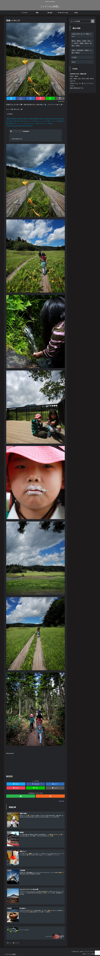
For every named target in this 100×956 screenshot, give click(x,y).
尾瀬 (31, 119)
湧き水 (12, 123)
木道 (61, 119)
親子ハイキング (52, 121)
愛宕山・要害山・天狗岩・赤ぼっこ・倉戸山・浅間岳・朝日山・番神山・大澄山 (82, 43)
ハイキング (29, 121)
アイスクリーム (19, 123)
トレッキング (43, 121)
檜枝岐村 (14, 119)
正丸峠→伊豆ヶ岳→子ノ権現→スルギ (82, 35)
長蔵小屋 (60, 121)
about (81, 951)
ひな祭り (74, 57)
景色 (24, 126)
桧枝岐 (20, 119)
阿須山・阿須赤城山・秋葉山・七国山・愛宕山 (82, 51)
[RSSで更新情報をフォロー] (50, 796)
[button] (93, 21)
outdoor (51, 123)
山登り (12, 121)
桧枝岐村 (26, 119)
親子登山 (17, 121)
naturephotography (12, 126)
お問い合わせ (75, 951)
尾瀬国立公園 (37, 119)
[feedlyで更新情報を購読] (20, 796)
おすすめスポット (42, 123)
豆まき (74, 62)
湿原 (52, 119)
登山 (7, 121)
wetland (57, 119)
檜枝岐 (9, 119)
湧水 (7, 123)
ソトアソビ (10, 776)
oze (44, 119)
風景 (20, 126)
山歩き (23, 121)
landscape (30, 126)
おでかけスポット (30, 123)
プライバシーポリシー (89, 951)
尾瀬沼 (48, 119)
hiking (36, 121)
